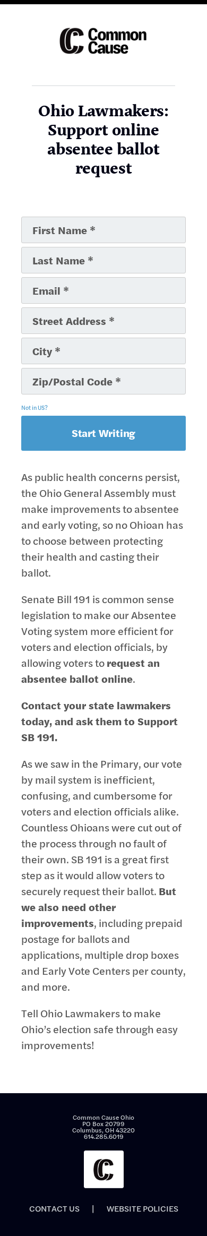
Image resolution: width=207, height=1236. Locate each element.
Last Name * (47, 251)
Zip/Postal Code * (56, 372)
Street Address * (54, 311)
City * (36, 342)
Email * (39, 281)
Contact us (54, 1208)
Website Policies (142, 1208)
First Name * (47, 221)
